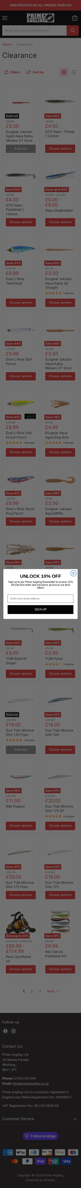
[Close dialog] (73, 573)
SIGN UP (40, 609)
